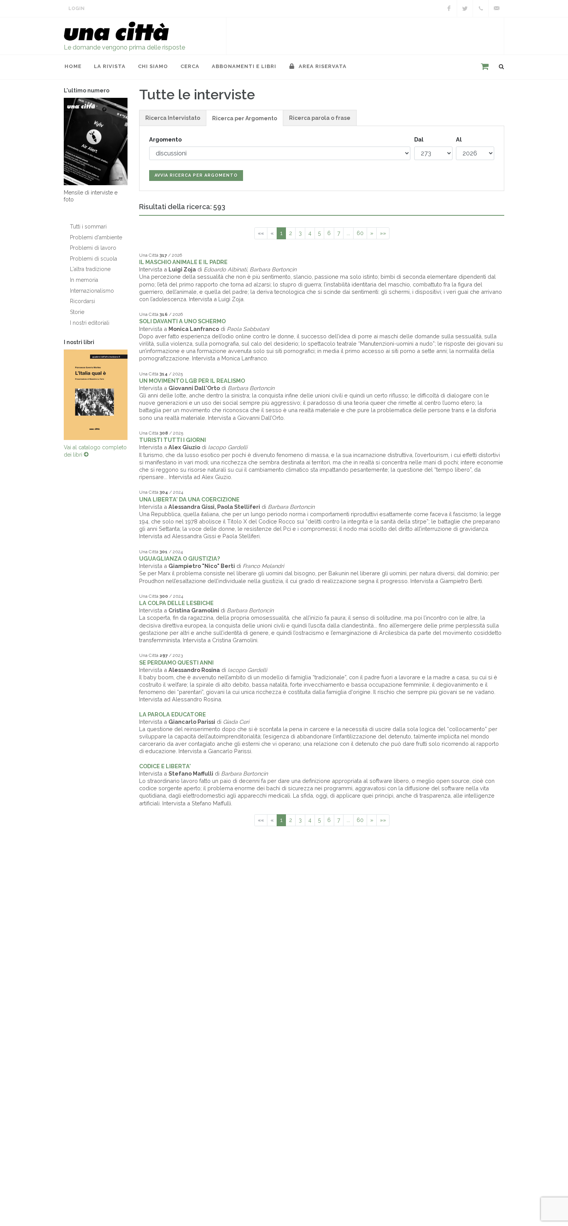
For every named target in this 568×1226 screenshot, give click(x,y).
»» (383, 233)
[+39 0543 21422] (480, 8)
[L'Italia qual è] (96, 395)
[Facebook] (449, 8)
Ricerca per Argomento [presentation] (244, 118)
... (348, 233)
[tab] (172, 118)
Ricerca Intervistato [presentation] (172, 118)
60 (360, 233)
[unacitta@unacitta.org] (496, 8)
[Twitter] (465, 8)
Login (76, 8)
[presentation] (57, 395)
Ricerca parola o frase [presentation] (319, 118)
